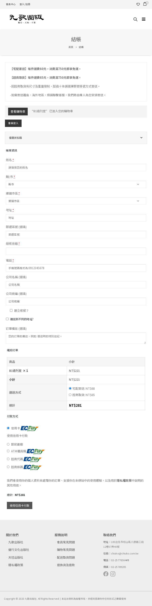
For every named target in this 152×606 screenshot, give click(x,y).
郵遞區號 (16, 227)
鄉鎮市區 (13, 193)
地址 (10, 210)
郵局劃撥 (17, 444)
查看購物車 (17, 111)
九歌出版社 (15, 542)
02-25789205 (118, 567)
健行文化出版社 (18, 550)
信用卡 (16, 428)
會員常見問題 (66, 542)
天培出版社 (15, 557)
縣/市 (10, 177)
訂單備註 (16, 328)
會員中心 (11, 4)
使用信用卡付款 (19, 505)
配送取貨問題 (66, 557)
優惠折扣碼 (15, 138)
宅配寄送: (83, 388)
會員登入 (13, 123)
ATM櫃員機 (19, 451)
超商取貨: (83, 395)
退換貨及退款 (66, 565)
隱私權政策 (124, 480)
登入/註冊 (25, 4)
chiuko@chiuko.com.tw (124, 553)
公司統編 (16, 293)
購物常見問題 (66, 550)
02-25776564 (118, 560)
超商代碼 (17, 459)
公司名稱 (16, 277)
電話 (10, 260)
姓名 (10, 160)
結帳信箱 (13, 243)
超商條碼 (17, 467)
